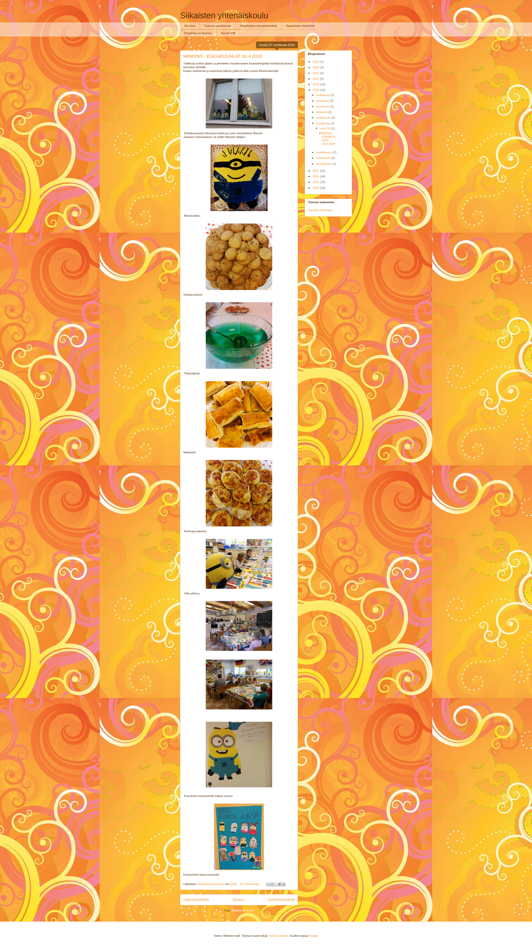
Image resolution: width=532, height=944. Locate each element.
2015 (316, 182)
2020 (316, 78)
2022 (316, 67)
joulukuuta (323, 95)
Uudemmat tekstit (196, 899)
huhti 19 (325, 128)
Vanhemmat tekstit (281, 899)
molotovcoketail (278, 935)
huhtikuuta (323, 123)
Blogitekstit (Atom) (243, 910)
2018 (316, 90)
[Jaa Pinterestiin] (284, 884)
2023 (316, 61)
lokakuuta (323, 100)
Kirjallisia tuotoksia (198, 33)
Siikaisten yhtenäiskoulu (224, 15)
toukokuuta (323, 117)
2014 (316, 187)
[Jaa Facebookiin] (280, 884)
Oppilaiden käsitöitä (300, 25)
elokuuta (322, 112)
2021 (316, 73)
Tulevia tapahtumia (217, 25)
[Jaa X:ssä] (276, 884)
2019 (316, 84)
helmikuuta (323, 158)
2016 (316, 176)
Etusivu (190, 25)
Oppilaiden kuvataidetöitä (258, 25)
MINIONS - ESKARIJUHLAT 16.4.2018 (222, 56)
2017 (316, 170)
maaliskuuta (324, 152)
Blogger (313, 935)
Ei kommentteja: (250, 884)
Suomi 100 (228, 33)
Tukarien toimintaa (320, 210)
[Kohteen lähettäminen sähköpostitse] (268, 884)
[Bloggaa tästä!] (272, 884)
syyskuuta (323, 106)
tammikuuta (324, 163)
